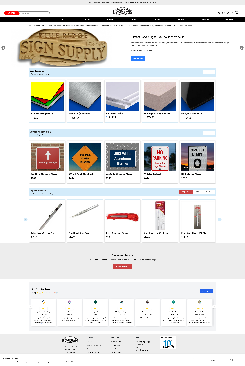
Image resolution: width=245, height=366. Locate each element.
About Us (89, 342)
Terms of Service (116, 342)
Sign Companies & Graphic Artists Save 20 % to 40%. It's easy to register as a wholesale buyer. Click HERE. (122, 2)
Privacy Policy (115, 345)
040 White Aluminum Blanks (44, 174)
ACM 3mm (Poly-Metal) (42, 113)
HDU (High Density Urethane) (157, 113)
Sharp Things (185, 192)
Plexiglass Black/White (191, 113)
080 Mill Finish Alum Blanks (81, 174)
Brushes (197, 192)
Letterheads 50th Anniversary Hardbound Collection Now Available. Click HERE (73, 25)
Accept (213, 360)
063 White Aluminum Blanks (119, 174)
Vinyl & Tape (229, 19)
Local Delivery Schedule (94, 345)
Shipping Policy (116, 352)
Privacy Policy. (91, 362)
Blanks (39, 19)
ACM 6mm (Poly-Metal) (79, 113)
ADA (14, 20)
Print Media (181, 19)
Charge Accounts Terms (94, 352)
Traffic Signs (86, 19)
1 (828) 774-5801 (122, 266)
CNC (62, 19)
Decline (232, 360)
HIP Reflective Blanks (191, 174)
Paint (134, 19)
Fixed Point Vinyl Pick (79, 233)
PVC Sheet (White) (114, 113)
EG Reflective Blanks (153, 174)
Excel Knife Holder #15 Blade (194, 233)
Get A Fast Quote (138, 58)
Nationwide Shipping (93, 349)
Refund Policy (115, 349)
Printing (157, 19)
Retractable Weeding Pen (42, 233)
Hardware (110, 19)
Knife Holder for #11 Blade (156, 233)
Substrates (205, 19)
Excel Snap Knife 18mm (117, 233)
